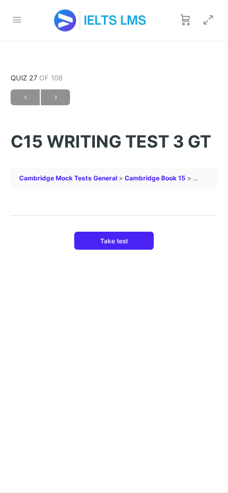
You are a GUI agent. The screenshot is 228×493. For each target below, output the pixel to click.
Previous (25, 97)
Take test (114, 241)
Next (55, 97)
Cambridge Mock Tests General (68, 178)
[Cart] (185, 20)
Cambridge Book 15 (155, 178)
